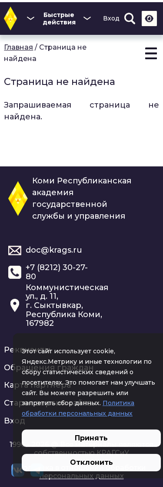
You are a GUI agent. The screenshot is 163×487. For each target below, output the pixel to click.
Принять (91, 438)
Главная (18, 47)
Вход (111, 18)
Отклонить (91, 462)
